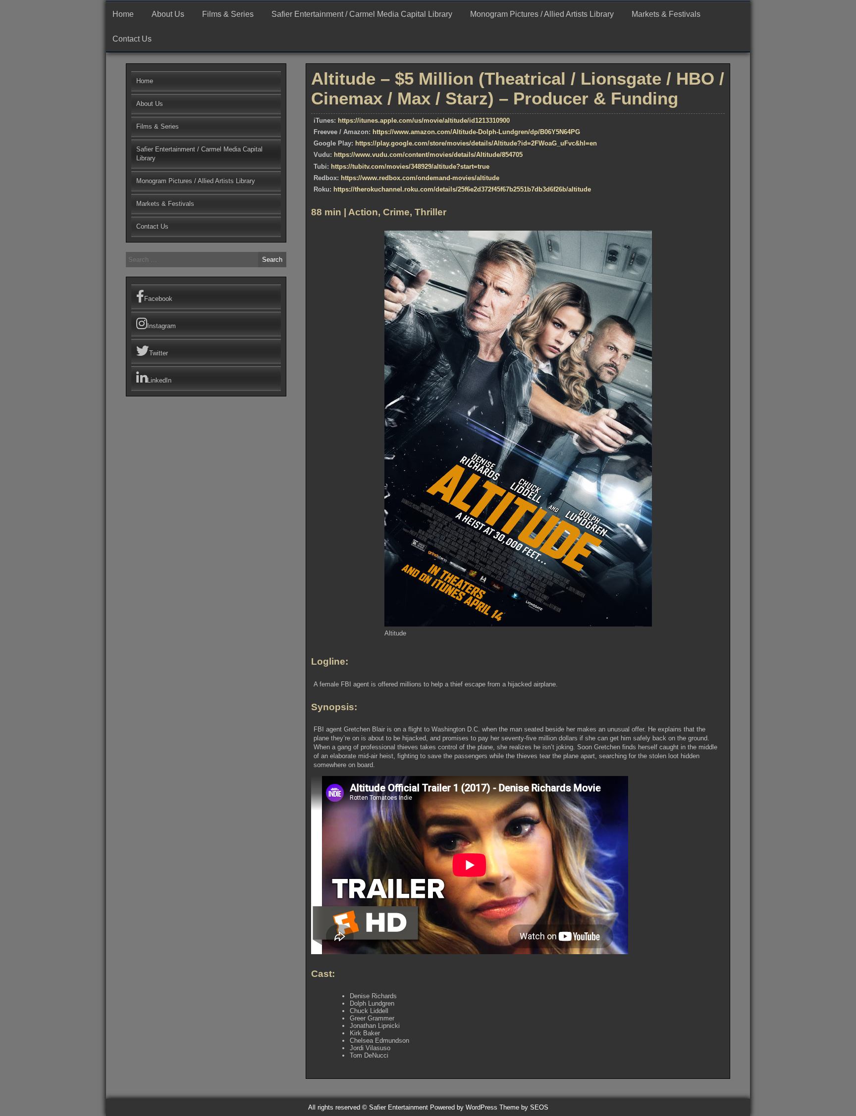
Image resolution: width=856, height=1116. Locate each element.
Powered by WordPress (463, 1107)
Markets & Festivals (666, 14)
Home (123, 14)
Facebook (158, 298)
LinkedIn (159, 380)
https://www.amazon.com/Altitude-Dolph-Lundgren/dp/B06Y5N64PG (476, 132)
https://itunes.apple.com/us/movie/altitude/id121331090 (422, 120)
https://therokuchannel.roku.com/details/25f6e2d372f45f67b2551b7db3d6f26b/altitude (462, 189)
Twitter (158, 353)
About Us (168, 14)
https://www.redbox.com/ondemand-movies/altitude (420, 178)
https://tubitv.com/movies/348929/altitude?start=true (410, 166)
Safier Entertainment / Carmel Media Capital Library (361, 14)
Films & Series (228, 14)
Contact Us (132, 39)
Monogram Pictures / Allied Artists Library (542, 14)
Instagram (161, 326)
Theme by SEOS (523, 1107)
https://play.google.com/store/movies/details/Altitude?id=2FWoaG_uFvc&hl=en (476, 143)
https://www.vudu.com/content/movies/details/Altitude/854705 (428, 154)
